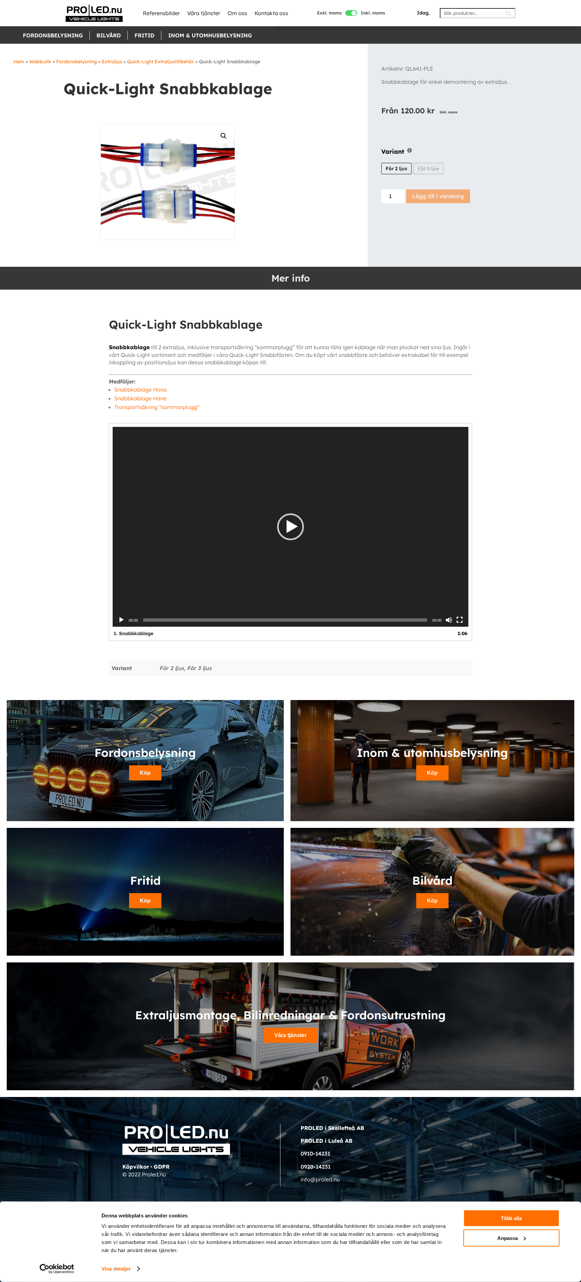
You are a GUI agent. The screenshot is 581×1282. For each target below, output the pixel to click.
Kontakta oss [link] (271, 13)
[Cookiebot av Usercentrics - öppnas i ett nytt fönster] (57, 1269)
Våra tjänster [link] (203, 13)
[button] (290, 526)
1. (133, 633)
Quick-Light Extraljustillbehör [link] (160, 62)
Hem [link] (18, 62)
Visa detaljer (116, 1269)
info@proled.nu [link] (320, 1179)
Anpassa (507, 1238)
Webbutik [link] (40, 62)
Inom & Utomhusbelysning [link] (210, 35)
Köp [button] (145, 773)
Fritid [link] (144, 35)
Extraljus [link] (112, 62)
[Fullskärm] (459, 620)
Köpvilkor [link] (135, 1166)
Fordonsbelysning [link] (53, 35)
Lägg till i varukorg (438, 196)
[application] (290, 527)
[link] (94, 13)
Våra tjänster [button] (290, 1035)
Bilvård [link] (108, 35)
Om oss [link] (237, 13)
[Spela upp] (121, 620)
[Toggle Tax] (351, 13)
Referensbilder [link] (161, 13)
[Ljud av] (449, 620)
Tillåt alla (511, 1218)
